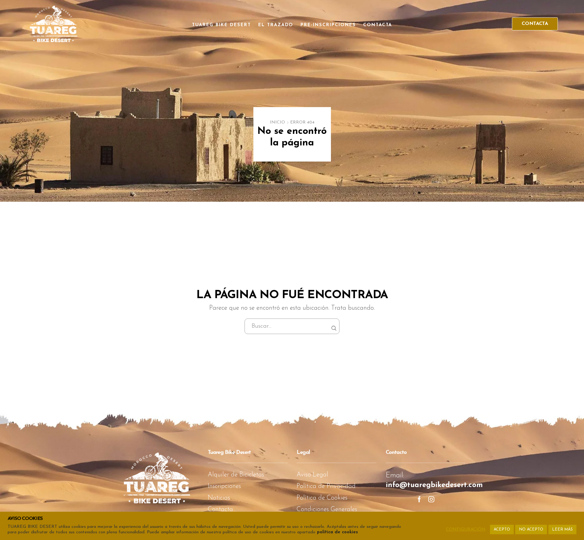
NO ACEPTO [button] (531, 529)
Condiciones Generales (327, 509)
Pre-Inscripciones (328, 25)
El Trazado (276, 25)
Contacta (377, 25)
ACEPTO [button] (502, 529)
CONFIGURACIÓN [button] (465, 529)
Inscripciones (224, 486)
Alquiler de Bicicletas (236, 475)
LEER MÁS (562, 529)
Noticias (219, 498)
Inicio (277, 122)
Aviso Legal (312, 475)
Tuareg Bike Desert (221, 25)
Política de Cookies (322, 498)
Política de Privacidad (326, 486)
